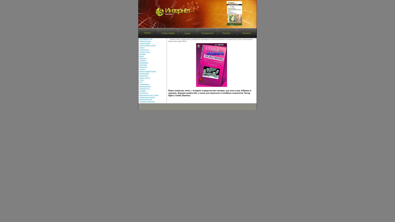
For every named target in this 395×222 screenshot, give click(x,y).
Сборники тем (144, 89)
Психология (143, 93)
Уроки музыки (144, 78)
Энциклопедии (144, 43)
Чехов (141, 56)
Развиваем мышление (147, 102)
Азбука (141, 48)
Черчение (142, 58)
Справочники (144, 84)
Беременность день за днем (148, 95)
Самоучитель (144, 50)
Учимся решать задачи (147, 45)
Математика (143, 63)
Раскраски (143, 67)
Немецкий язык (145, 86)
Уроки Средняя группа (147, 71)
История (142, 54)
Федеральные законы (147, 97)
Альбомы (142, 61)
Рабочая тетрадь (145, 41)
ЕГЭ (141, 82)
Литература (143, 76)
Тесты (141, 80)
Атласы (142, 69)
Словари (142, 91)
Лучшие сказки (144, 52)
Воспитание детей (145, 99)
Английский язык (145, 39)
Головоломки (144, 73)
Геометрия (143, 65)
